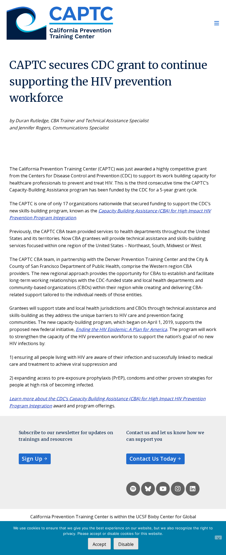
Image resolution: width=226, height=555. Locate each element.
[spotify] (133, 489)
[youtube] (163, 489)
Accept (99, 544)
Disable (126, 544)
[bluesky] (148, 489)
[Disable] (218, 537)
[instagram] (178, 489)
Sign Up (32, 458)
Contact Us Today (153, 458)
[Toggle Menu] (166, 23)
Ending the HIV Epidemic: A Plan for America (121, 329)
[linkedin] (193, 489)
